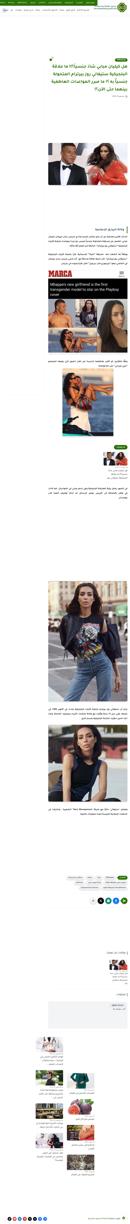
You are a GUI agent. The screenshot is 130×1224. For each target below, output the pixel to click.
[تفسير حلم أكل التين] (80, 1107)
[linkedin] (20, 1219)
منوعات (18, 10)
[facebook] (45, 1219)
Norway (11, 3)
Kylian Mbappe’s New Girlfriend (114, 888)
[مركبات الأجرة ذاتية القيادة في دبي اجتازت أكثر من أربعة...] (49, 1111)
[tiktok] (9, 1219)
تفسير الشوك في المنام (82, 1175)
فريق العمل (90, 3)
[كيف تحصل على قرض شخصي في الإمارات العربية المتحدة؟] (49, 1141)
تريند (99, 877)
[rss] (4, 1219)
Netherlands (22, 3)
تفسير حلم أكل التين (84, 1119)
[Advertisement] (65, 38)
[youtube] (15, 1219)
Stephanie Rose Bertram (89, 888)
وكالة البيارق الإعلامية (97, 1219)
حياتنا (37, 10)
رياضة (90, 877)
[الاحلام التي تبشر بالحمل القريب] (80, 1132)
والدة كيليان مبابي (94, 883)
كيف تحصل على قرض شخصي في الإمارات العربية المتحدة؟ (50, 1157)
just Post (42, 3)
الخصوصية (69, 3)
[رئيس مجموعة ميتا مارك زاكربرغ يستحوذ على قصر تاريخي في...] (49, 1078)
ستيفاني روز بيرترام (75, 877)
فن (11, 10)
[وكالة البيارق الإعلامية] (110, 7)
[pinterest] (25, 1219)
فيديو (6, 10)
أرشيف (33, 3)
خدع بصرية (29, 10)
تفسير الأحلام (83, 10)
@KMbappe (121, 60)
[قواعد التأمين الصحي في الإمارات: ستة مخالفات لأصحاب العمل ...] (49, 1044)
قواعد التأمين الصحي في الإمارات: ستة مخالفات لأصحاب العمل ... (51, 1061)
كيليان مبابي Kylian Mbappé (116, 883)
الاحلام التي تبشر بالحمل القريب (82, 1147)
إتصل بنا (79, 3)
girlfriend (79, 883)
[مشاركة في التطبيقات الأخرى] (93, 901)
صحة (62, 10)
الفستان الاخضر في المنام (82, 1093)
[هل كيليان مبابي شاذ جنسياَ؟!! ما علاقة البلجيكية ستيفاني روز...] (115, 459)
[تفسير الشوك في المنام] (80, 1162)
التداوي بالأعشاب (50, 10)
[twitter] (35, 1219)
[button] (116, 901)
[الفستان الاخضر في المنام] (80, 1081)
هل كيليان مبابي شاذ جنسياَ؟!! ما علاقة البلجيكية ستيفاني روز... (116, 474)
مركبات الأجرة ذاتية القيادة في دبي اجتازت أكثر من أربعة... (49, 1125)
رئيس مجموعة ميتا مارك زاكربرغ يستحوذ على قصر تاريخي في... (51, 1094)
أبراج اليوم (70, 10)
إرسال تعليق (117, 1005)
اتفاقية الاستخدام (55, 3)
